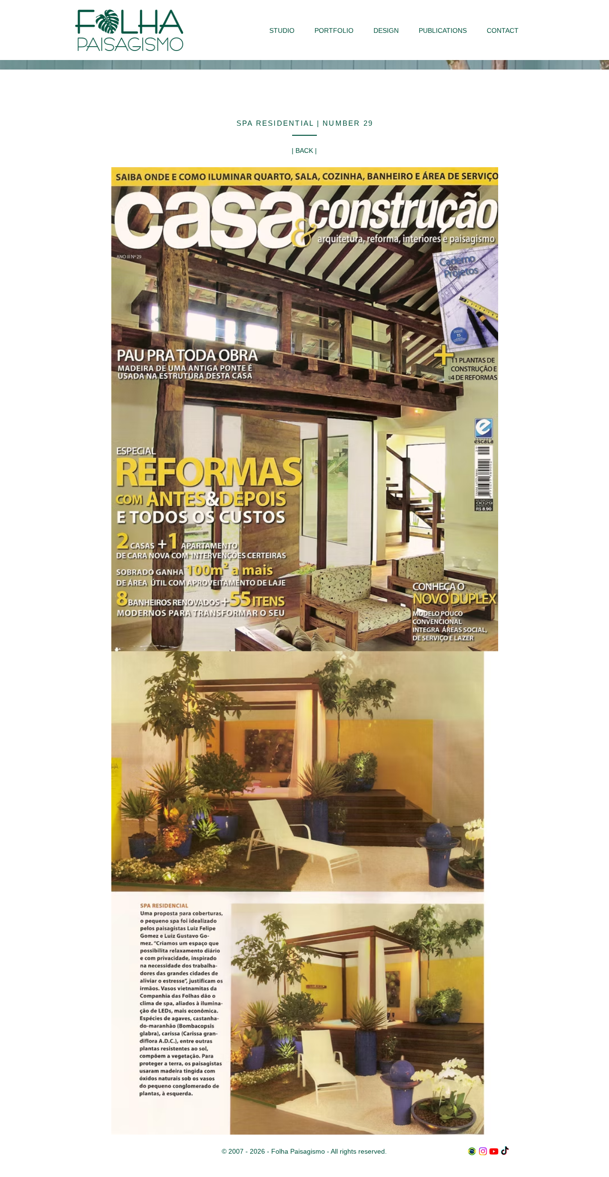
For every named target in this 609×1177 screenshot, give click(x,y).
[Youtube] (494, 1151)
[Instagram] (483, 1151)
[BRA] (472, 1151)
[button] (333, 30)
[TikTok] (505, 1151)
